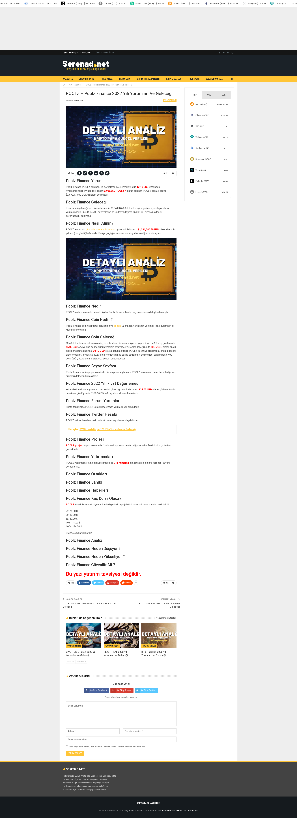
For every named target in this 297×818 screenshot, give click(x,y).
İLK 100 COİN (124, 79)
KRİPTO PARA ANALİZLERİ (104, 52)
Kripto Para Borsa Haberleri (174, 810)
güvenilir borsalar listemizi (100, 229)
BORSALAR (195, 79)
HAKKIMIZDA (106, 79)
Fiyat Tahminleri (170, 100)
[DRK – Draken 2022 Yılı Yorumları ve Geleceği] (158, 635)
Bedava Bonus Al (214, 79)
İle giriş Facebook (98, 690)
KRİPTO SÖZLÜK (173, 79)
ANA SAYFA (68, 79)
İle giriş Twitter (148, 690)
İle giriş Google (124, 690)
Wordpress (193, 810)
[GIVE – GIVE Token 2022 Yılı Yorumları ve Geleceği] (83, 635)
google (117, 325)
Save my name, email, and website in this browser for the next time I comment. (107, 746)
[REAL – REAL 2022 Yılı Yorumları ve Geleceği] (121, 635)
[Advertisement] (93, 28)
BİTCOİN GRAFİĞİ (87, 79)
